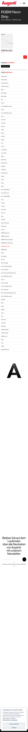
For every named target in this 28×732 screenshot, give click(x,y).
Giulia (2, 129)
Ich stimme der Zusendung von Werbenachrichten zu (14, 565)
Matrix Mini (3, 159)
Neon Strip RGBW (5, 196)
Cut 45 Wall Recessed (6, 106)
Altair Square (4, 79)
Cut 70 (2, 109)
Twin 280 (3, 319)
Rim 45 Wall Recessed (6, 276)
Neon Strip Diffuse (5, 189)
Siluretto (3, 299)
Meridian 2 (3, 169)
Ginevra (3, 126)
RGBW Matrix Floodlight (7, 239)
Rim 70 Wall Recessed (6, 296)
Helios (2, 133)
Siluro (2, 303)
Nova (2, 199)
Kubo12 (3, 136)
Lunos (2, 146)
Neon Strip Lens (5, 193)
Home (2, 20)
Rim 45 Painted (4, 269)
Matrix (2, 156)
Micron (2, 176)
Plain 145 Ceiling (5, 223)
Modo (2, 179)
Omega (3, 203)
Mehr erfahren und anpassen (10, 720)
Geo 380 (3, 123)
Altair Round (4, 76)
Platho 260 (3, 226)
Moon (2, 183)
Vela (2, 343)
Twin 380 (3, 323)
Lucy (2, 143)
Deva (2, 116)
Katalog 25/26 (5, 66)
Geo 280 (3, 119)
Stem (2, 313)
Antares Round (4, 83)
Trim (2, 316)
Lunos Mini (3, 153)
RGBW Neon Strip (16, 20)
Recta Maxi (3, 256)
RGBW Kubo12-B (5, 233)
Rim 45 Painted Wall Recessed (8, 273)
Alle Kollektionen (5, 349)
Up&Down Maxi (5, 329)
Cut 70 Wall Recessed (6, 113)
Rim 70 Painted (4, 289)
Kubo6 (2, 139)
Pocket (3, 229)
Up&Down (3, 326)
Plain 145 (3, 219)
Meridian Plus (4, 173)
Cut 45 (2, 103)
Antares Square (5, 86)
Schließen (14, 727)
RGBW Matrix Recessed (7, 243)
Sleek (2, 306)
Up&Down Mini (4, 333)
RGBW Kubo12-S (5, 236)
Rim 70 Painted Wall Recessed (8, 293)
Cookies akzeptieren (14, 724)
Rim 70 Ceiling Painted (6, 286)
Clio (2, 99)
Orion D (3, 206)
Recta (2, 253)
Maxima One (4, 163)
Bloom (2, 89)
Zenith (2, 346)
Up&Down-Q (4, 336)
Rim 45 (2, 259)
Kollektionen (8, 20)
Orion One (3, 209)
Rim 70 (2, 279)
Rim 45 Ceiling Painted (6, 266)
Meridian (3, 166)
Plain (2, 216)
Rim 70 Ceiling (4, 283)
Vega (2, 339)
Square (3, 309)
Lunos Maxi (4, 149)
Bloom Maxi (4, 93)
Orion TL (3, 213)
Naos (2, 186)
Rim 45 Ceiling (4, 263)
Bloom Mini (3, 96)
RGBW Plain (4, 249)
